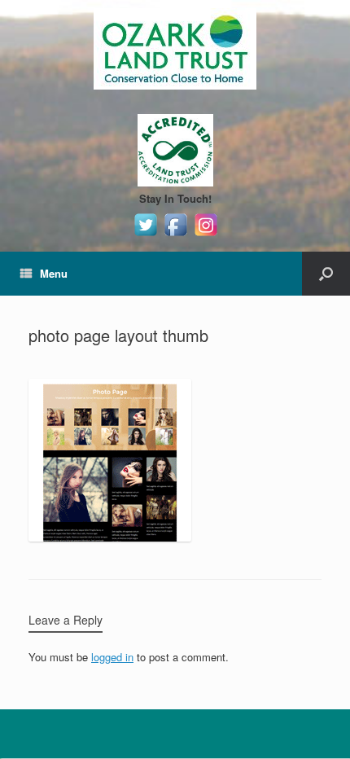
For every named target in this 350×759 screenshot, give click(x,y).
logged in (112, 657)
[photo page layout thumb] (109, 537)
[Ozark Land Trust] (175, 49)
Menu (54, 273)
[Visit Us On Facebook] (175, 235)
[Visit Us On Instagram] (205, 235)
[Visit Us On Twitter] (145, 235)
